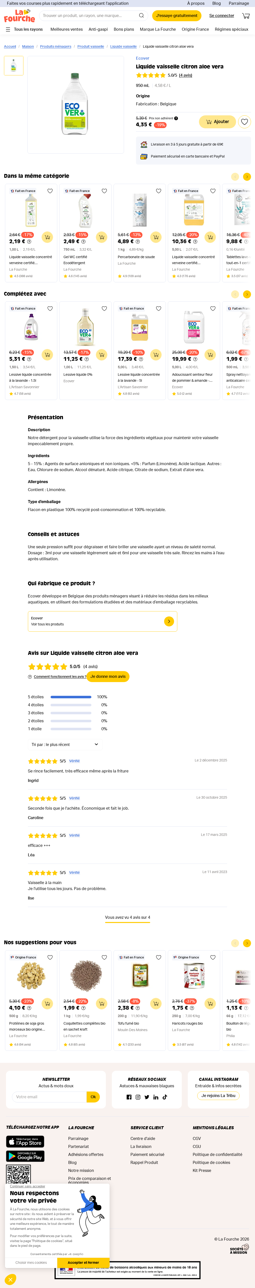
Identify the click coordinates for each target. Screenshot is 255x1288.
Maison (28, 46)
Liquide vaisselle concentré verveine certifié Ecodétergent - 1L (30, 260)
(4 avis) (185, 75)
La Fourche (81, 1127)
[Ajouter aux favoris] (50, 191)
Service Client (146, 1127)
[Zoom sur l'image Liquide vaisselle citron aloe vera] (76, 104)
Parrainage (239, 3)
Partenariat (78, 1147)
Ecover (142, 58)
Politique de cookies (211, 1163)
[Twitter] (146, 1097)
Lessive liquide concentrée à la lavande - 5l (139, 377)
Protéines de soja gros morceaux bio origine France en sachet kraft (27, 1027)
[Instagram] (137, 1097)
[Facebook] (129, 1097)
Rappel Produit (144, 1163)
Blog (216, 3)
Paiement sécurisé (147, 1155)
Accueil (10, 46)
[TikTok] (164, 1097)
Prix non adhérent (161, 118)
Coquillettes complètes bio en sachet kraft (84, 1026)
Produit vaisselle (90, 46)
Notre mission (81, 1171)
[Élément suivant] (247, 177)
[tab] (13, 66)
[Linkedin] (155, 1097)
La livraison (140, 1147)
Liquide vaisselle (123, 46)
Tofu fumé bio (128, 1023)
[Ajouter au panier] (47, 237)
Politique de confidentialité (217, 1155)
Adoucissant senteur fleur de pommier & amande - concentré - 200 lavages (192, 378)
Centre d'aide (142, 1139)
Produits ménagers (55, 46)
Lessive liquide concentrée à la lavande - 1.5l (30, 377)
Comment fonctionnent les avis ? (60, 677)
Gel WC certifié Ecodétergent (75, 260)
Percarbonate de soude (136, 257)
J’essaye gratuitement (176, 16)
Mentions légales (213, 1127)
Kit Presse (202, 1171)
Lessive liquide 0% (78, 374)
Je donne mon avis (108, 677)
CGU (197, 1147)
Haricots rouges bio (187, 1023)
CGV (197, 1139)
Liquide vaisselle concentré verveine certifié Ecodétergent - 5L (193, 260)
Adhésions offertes (85, 1155)
